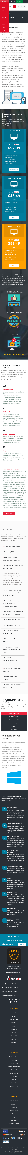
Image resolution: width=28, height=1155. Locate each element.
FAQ (14, 1117)
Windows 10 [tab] (14, 723)
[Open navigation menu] (14, 6)
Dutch (3, 10)
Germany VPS (14, 1086)
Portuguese (4, 20)
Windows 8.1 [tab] (14, 726)
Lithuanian (4, 17)
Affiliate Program (14, 1153)
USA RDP (14, 1039)
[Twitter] (10, 999)
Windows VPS (14, 1019)
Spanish (3, 27)
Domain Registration (14, 1066)
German (3, 14)
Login (13, 1)
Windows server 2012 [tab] (14, 720)
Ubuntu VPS (14, 1036)
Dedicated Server (14, 1057)
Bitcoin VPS (14, 1026)
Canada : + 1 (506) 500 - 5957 (12, 987)
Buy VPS (14, 1013)
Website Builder (14, 1070)
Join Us (22, 944)
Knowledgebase (14, 1101)
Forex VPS (14, 1060)
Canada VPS (14, 1042)
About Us (14, 1107)
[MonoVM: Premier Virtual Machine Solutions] (14, 977)
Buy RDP (14, 1016)
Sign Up (20, 1)
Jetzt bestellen (14, 170)
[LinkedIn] (17, 999)
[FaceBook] (7, 999)
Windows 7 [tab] (14, 729)
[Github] (17, 1002)
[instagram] (13, 999)
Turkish (3, 30)
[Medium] (15, 1002)
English (3, 4)
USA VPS (14, 1029)
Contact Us (14, 1104)
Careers (14, 1114)
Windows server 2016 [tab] (14, 716)
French (3, 7)
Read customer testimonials (13, 972)
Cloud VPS (14, 1076)
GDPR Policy (14, 1149)
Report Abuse (14, 1110)
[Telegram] (12, 1002)
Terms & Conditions (6, 1148)
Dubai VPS (14, 1079)
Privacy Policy (15, 1148)
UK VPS (14, 1032)
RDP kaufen (14, 16)
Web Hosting (14, 1063)
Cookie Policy (23, 1148)
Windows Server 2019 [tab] (14, 713)
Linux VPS (14, 1023)
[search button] (24, 6)
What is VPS (14, 1120)
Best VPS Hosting (14, 1123)
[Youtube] (20, 999)
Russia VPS (14, 1083)
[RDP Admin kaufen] (14, 96)
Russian (3, 24)
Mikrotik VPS (14, 1073)
